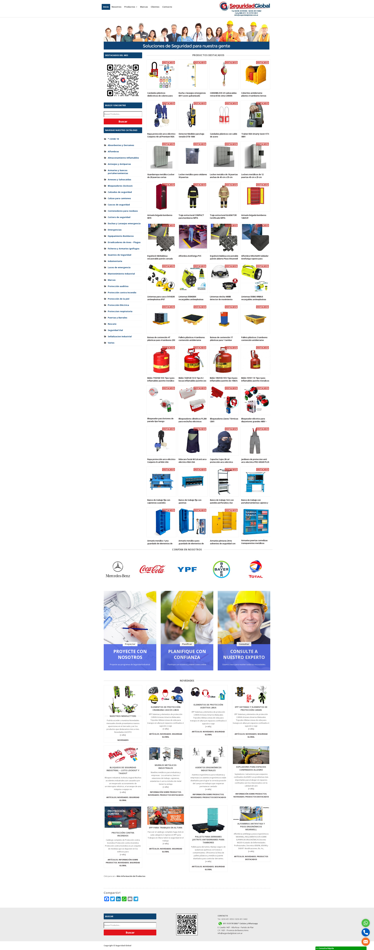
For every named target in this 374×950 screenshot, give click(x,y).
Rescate (112, 324)
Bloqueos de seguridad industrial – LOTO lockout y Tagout (123, 770)
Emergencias (115, 229)
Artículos (154, 734)
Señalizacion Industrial (120, 336)
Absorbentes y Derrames (121, 145)
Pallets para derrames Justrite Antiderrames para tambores (208, 839)
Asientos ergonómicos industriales (208, 769)
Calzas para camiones (119, 198)
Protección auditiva (118, 286)
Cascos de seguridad (119, 204)
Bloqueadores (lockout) (120, 185)
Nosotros (116, 6)
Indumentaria (115, 261)
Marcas (144, 6)
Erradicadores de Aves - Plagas (124, 242)
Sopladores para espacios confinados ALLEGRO (251, 768)
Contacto (167, 6)
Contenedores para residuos (123, 211)
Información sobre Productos (165, 792)
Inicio (106, 6)
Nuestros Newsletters (123, 716)
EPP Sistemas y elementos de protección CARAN (251, 708)
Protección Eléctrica (118, 305)
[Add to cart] (161, 74)
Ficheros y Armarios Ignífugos (123, 248)
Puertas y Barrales (117, 317)
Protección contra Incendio (122, 292)
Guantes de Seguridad (119, 254)
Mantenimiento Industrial (121, 273)
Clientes (155, 6)
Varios (111, 342)
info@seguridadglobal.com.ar (230, 933)
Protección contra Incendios (123, 834)
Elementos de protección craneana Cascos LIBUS (165, 708)
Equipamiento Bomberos (121, 236)
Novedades (122, 740)
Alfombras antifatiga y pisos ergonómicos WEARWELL (251, 826)
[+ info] (123, 735)
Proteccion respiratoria (120, 311)
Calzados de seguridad (120, 192)
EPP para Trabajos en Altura (165, 827)
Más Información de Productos (131, 876)
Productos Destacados (171, 795)
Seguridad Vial (115, 330)
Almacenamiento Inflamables (123, 157)
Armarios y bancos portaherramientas (118, 172)
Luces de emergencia (119, 267)
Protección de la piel (118, 298)
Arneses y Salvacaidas (119, 179)
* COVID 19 (113, 139)
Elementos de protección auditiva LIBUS (208, 706)
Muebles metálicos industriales (165, 766)
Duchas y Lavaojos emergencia (124, 223)
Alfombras (113, 151)
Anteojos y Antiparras (119, 164)
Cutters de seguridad (119, 217)
